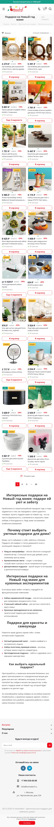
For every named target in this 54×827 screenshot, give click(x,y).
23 (36, 484)
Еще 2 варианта (14, 294)
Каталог (6, 724)
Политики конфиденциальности (23, 753)
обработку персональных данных (28, 750)
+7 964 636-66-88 (29, 780)
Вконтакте (23, 768)
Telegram (29, 768)
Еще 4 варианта (14, 120)
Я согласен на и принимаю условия (28, 751)
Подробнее (32, 819)
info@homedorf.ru (29, 786)
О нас (5, 733)
